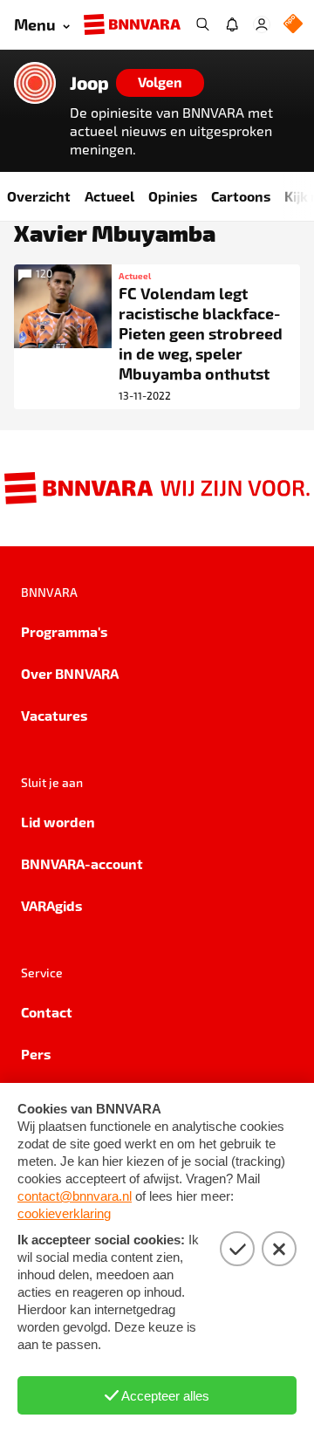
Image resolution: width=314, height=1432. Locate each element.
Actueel (109, 196)
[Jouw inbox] (232, 24)
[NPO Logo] (293, 25)
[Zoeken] (202, 24)
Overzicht (39, 196)
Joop (89, 82)
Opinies (172, 196)
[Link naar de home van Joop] (35, 83)
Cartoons (240, 196)
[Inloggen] (262, 24)
